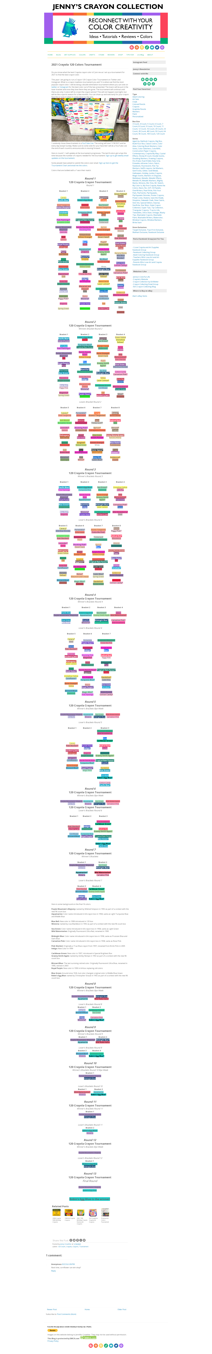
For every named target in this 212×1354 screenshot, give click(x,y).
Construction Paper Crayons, (144, 151)
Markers (136, 111)
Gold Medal (153, 170)
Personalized (137, 116)
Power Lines (137, 198)
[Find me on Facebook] (131, 49)
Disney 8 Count (145, 156)
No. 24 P (147, 188)
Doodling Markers (140, 158)
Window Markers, (154, 220)
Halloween (136, 173)
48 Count (150, 131)
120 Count (61, 1247)
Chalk (134, 102)
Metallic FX (136, 180)
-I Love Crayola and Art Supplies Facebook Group (145, 248)
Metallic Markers (149, 180)
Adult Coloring (138, 97)
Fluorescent (146, 166)
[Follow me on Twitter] (157, 49)
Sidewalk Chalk (147, 200)
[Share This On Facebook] (71, 1241)
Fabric (156, 163)
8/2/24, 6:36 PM (68, 1264)
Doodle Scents (158, 156)
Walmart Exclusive (139, 232)
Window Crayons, (139, 220)
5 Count (150, 124)
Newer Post (52, 1309)
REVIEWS (111, 55)
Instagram (64, 87)
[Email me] (162, 49)
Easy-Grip (156, 161)
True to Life (154, 210)
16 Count (150, 129)
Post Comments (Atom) (66, 1314)
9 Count (149, 126)
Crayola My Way (152, 153)
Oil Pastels (156, 188)
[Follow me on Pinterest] (137, 49)
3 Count (135, 124)
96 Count (142, 134)
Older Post (122, 1309)
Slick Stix (136, 203)
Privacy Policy (53, 1341)
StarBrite (136, 205)
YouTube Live (88, 143)
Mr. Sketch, (159, 183)
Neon (141, 188)
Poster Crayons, (157, 195)
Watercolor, (158, 217)
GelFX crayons (146, 168)
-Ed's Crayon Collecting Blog (144, 286)
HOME (50, 55)
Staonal (156, 203)
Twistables (136, 212)
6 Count (158, 124)
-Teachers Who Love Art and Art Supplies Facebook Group (145, 258)
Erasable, (136, 163)
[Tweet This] (74, 1241)
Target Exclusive (139, 230)
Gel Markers (158, 168)
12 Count (142, 129)
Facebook (136, 166)
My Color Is (137, 185)
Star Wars (145, 205)
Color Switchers (144, 148)
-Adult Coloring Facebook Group (145, 255)
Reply (53, 1271)
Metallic (145, 178)
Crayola (69, 1247)
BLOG (58, 55)
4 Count (143, 124)
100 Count (151, 134)
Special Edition (146, 203)
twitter (54, 87)
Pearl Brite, (148, 190)
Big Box (158, 141)
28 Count (142, 131)
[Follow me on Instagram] (142, 49)
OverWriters (137, 190)
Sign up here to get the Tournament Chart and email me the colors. (84, 164)
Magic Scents (137, 175)
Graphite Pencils (139, 109)
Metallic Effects (155, 178)
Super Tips (146, 207)
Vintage (155, 212)
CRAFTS (92, 55)
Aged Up (136, 141)
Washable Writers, (145, 217)
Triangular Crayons (140, 210)
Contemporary (138, 153)
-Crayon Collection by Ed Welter (145, 281)
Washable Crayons (144, 215)
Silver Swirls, (159, 200)
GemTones (137, 170)
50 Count (159, 131)
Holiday (145, 173)
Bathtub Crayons (147, 141)
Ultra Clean (147, 212)
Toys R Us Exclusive (155, 230)
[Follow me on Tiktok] (147, 49)
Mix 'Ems (150, 183)
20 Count (159, 129)
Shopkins (136, 200)
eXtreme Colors (147, 163)
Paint (134, 114)
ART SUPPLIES (70, 55)
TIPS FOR (130, 55)
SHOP (120, 55)
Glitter (145, 170)
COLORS (82, 55)
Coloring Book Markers (147, 146)
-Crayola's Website (140, 279)
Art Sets (135, 99)
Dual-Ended (146, 161)
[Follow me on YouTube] (152, 49)
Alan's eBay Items (139, 296)
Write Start (137, 222)
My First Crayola (149, 185)
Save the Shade (157, 198)
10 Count (157, 126)
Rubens (147, 198)
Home (87, 1309)
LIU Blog (140, 55)
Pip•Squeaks (152, 193)
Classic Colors (151, 143)
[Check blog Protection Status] (88, 1338)
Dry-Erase (136, 161)
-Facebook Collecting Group (143, 252)
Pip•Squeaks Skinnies (141, 195)
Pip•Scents (141, 193)
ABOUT (150, 55)
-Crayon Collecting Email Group (145, 284)
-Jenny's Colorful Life (141, 277)
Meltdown (136, 178)
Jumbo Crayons (155, 173)
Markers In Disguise (152, 175)
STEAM (101, 55)
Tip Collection (157, 207)
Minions (142, 183)
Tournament (83, 1247)
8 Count (141, 126)
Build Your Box (138, 143)
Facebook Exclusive (156, 232)
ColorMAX (156, 148)
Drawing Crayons (156, 158)
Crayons (75, 1247)
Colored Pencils (138, 104)
